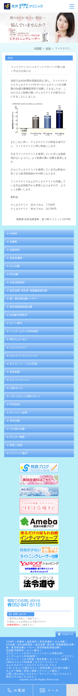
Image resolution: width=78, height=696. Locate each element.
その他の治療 (17, 428)
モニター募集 (17, 436)
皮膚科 (13, 241)
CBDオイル (16, 388)
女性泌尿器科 (17, 282)
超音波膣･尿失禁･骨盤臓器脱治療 (28, 290)
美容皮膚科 (16, 258)
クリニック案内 (18, 453)
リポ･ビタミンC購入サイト (25, 396)
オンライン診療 (18, 412)
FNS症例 (15, 404)
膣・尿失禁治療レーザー (23, 298)
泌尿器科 (15, 249)
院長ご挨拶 (16, 445)
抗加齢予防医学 (18, 314)
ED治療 (14, 274)
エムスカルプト (18, 347)
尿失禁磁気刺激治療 (21, 306)
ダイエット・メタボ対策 (23, 363)
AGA (48, 48)
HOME (38, 48)
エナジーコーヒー (20, 380)
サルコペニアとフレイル (23, 355)
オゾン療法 (16, 323)
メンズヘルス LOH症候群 (24, 331)
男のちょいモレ (18, 339)
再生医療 (15, 371)
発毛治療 (15, 420)
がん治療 (15, 266)
